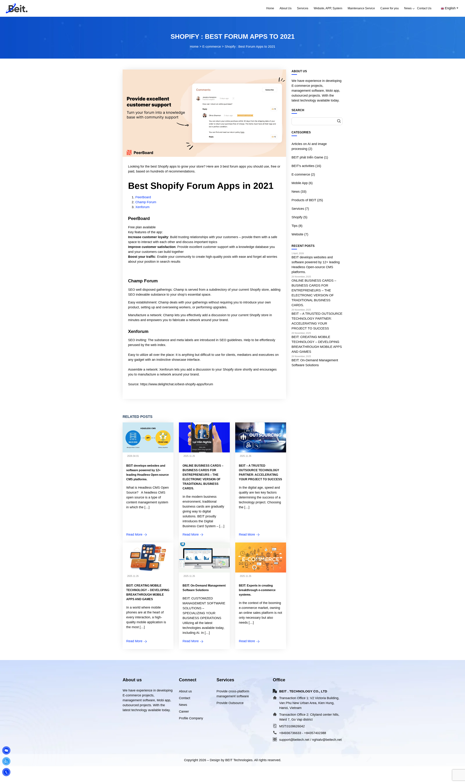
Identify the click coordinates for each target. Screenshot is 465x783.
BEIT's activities (303, 166)
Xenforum (142, 207)
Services (298, 208)
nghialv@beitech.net (327, 740)
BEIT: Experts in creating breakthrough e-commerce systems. (257, 590)
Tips (295, 226)
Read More (134, 534)
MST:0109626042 (292, 726)
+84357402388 (315, 733)
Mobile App (300, 183)
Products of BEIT (304, 200)
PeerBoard (143, 197)
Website (297, 234)
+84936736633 (290, 733)
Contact (184, 698)
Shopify (297, 217)
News (296, 191)
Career (184, 711)
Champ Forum (145, 202)
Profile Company (191, 718)
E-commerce (301, 174)
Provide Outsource (230, 703)
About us (185, 691)
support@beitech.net (294, 740)
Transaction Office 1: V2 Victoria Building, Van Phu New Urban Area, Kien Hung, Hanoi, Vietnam (309, 703)
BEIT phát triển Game (307, 157)
